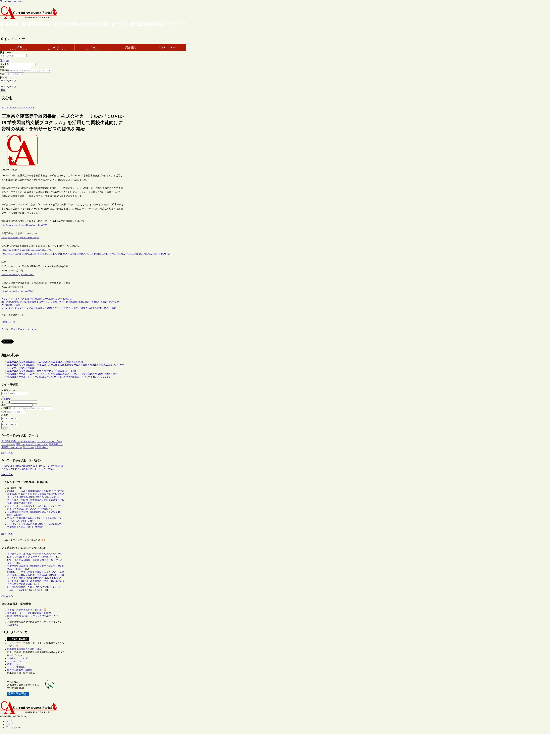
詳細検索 (4, 61)
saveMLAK (12, 625)
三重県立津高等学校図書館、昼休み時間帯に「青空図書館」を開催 (41, 370)
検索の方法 (13, 664)
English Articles (167, 47)
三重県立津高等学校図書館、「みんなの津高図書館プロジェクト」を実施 (45, 361)
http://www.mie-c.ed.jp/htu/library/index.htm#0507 (24, 225)
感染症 (68, 299)
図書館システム (57, 299)
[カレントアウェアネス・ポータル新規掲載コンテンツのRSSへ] (17, 646)
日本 (29, 299)
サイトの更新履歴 (16, 667)
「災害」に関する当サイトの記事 (24, 610)
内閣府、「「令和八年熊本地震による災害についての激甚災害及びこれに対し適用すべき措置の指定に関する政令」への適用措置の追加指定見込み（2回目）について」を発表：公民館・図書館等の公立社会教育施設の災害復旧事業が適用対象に (35, 497)
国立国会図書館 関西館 (19, 670)
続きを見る (7, 453)
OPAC (46, 299)
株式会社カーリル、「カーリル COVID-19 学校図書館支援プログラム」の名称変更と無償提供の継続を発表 (62, 373)
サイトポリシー (15, 661)
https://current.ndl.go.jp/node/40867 (17, 274)
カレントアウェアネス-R (14, 299)
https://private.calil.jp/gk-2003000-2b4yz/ (20, 237)
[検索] (1, 59)
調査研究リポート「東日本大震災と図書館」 (30, 613)
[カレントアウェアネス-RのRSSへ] (43, 540)
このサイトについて (17, 658)
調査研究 (130, 47)
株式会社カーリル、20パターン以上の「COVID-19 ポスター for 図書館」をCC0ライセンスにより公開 (59, 376)
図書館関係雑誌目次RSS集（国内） (25, 649)
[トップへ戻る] (1, 733)
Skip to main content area (11, 1)
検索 (3, 90)
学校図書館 (37, 299)
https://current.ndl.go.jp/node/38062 (17, 291)
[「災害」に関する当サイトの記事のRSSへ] (45, 610)
